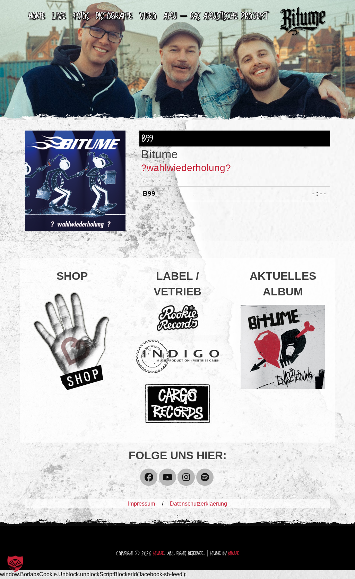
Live (59, 16)
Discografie (114, 16)
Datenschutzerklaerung (198, 504)
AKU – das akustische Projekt (215, 16)
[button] (15, 564)
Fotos (81, 16)
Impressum (141, 504)
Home (36, 16)
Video (147, 16)
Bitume (158, 554)
